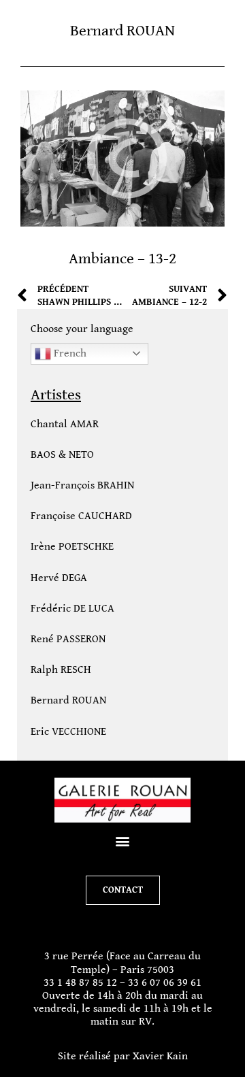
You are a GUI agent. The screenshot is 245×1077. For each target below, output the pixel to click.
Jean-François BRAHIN (82, 485)
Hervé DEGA (59, 577)
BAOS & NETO (62, 454)
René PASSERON (68, 639)
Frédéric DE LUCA (72, 608)
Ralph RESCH (61, 669)
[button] (123, 840)
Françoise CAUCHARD (81, 516)
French (68, 352)
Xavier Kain (160, 1056)
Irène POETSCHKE (72, 546)
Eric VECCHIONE (68, 731)
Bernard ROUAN (68, 700)
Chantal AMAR (65, 424)
